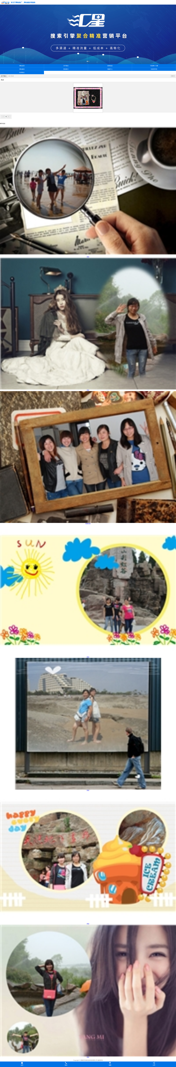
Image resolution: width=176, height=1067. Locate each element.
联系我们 (22, 72)
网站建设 (22, 69)
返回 (172, 76)
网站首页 (22, 65)
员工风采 (11, 76)
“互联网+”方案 (154, 65)
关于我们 (66, 65)
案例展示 (66, 69)
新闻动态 (110, 65)
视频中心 (110, 69)
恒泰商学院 (154, 69)
